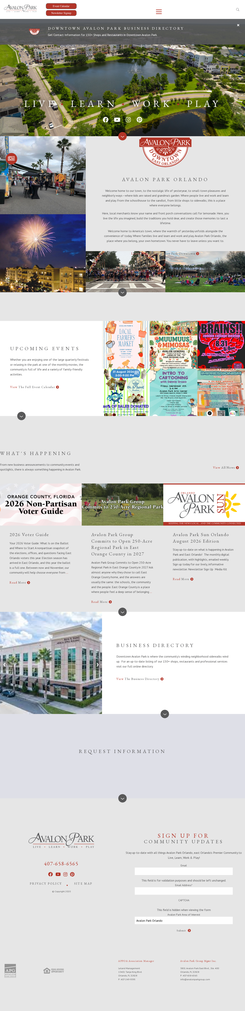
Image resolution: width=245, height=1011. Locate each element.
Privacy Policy (46, 884)
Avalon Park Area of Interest (183, 914)
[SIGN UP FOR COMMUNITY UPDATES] (11, 158)
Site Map (83, 884)
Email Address (183, 885)
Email (184, 865)
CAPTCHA (183, 900)
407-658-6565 (61, 863)
